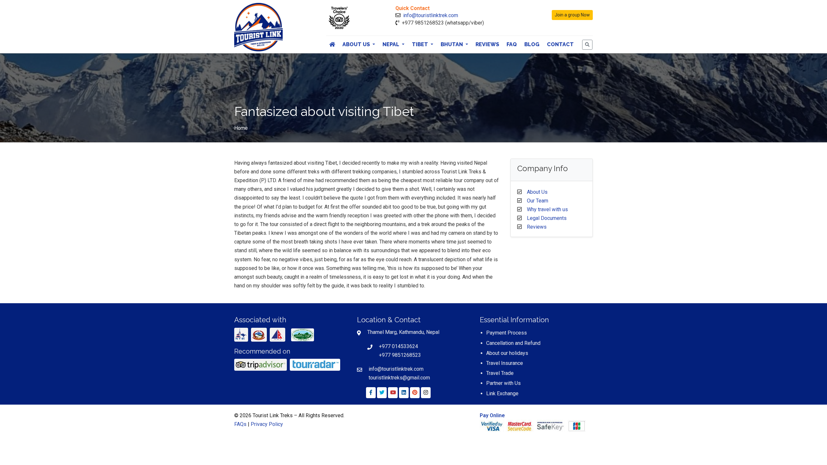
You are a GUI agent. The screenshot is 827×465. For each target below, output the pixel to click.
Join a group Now (572, 14)
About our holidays (507, 353)
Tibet (420, 44)
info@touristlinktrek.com (430, 15)
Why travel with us (547, 209)
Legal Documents (547, 218)
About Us (356, 44)
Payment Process (506, 333)
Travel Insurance (504, 363)
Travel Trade (500, 373)
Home (241, 128)
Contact (560, 44)
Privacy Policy (267, 424)
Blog (531, 44)
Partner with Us (503, 383)
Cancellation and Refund (513, 343)
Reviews (487, 44)
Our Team (537, 201)
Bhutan (452, 44)
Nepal (391, 44)
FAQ (512, 44)
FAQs (240, 424)
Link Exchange (502, 393)
